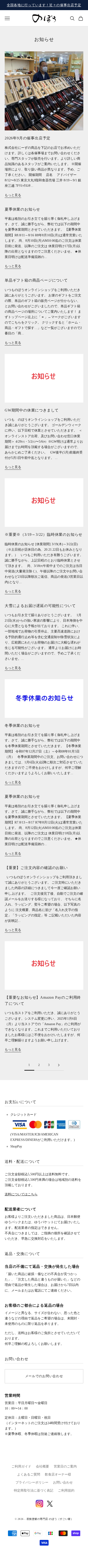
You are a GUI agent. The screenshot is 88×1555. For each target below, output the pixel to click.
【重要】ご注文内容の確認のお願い (36, 868)
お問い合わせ (63, 1482)
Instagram (39, 1503)
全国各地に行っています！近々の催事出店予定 (44, 5)
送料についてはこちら (21, 1194)
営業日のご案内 (65, 1466)
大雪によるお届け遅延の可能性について (40, 606)
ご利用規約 (66, 1490)
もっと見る (13, 195)
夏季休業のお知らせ (22, 209)
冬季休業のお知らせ (22, 725)
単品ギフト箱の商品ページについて (36, 280)
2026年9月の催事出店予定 (27, 138)
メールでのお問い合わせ (44, 1376)
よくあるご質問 (28, 1474)
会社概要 (42, 1466)
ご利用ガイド (21, 1466)
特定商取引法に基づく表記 (33, 1490)
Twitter (50, 1504)
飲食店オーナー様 (58, 1474)
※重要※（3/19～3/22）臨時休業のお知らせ (43, 534)
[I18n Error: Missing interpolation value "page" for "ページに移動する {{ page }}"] (59, 1065)
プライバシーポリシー (31, 1482)
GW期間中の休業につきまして (32, 410)
